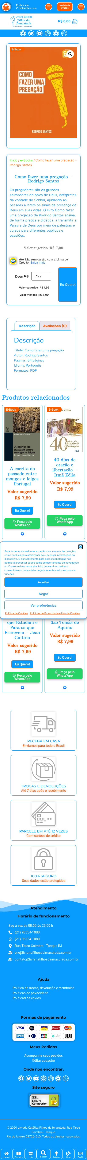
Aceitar (43, 582)
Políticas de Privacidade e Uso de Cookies (55, 613)
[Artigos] (56, 1153)
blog (68, 1157)
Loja (31, 1157)
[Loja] (31, 1153)
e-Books (26, 160)
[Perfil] (80, 1153)
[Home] (6, 1153)
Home (7, 1157)
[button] (80, 547)
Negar (43, 594)
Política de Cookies (16, 613)
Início (13, 160)
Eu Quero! (68, 284)
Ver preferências (43, 605)
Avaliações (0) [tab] (55, 326)
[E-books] (18, 1153)
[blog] (68, 1153)
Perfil (80, 1157)
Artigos (56, 1157)
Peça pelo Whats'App (23, 523)
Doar (19, 276)
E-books (19, 1157)
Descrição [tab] (27, 326)
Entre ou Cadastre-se (26, 6)
